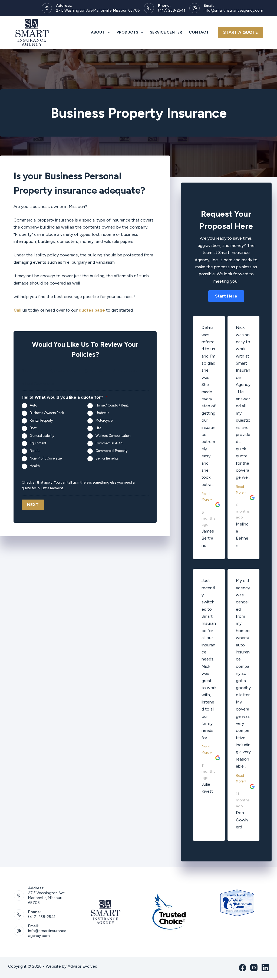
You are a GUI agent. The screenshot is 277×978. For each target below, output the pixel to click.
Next (33, 504)
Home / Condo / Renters (114, 405)
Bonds (34, 451)
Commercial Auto (108, 443)
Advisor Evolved (82, 966)
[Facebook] (242, 967)
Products (127, 32)
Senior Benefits (106, 458)
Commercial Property (111, 451)
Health (35, 466)
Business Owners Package (50, 413)
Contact (199, 32)
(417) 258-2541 (171, 10)
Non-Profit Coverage (46, 458)
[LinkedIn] (265, 967)
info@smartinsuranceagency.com (233, 10)
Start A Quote (240, 32)
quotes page (92, 310)
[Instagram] (254, 967)
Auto (33, 405)
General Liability (42, 436)
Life (98, 428)
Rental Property (41, 420)
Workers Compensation (113, 436)
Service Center (166, 32)
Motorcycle (104, 420)
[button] (226, 296)
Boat (33, 428)
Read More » (207, 496)
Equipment (38, 443)
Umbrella (102, 413)
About (98, 32)
